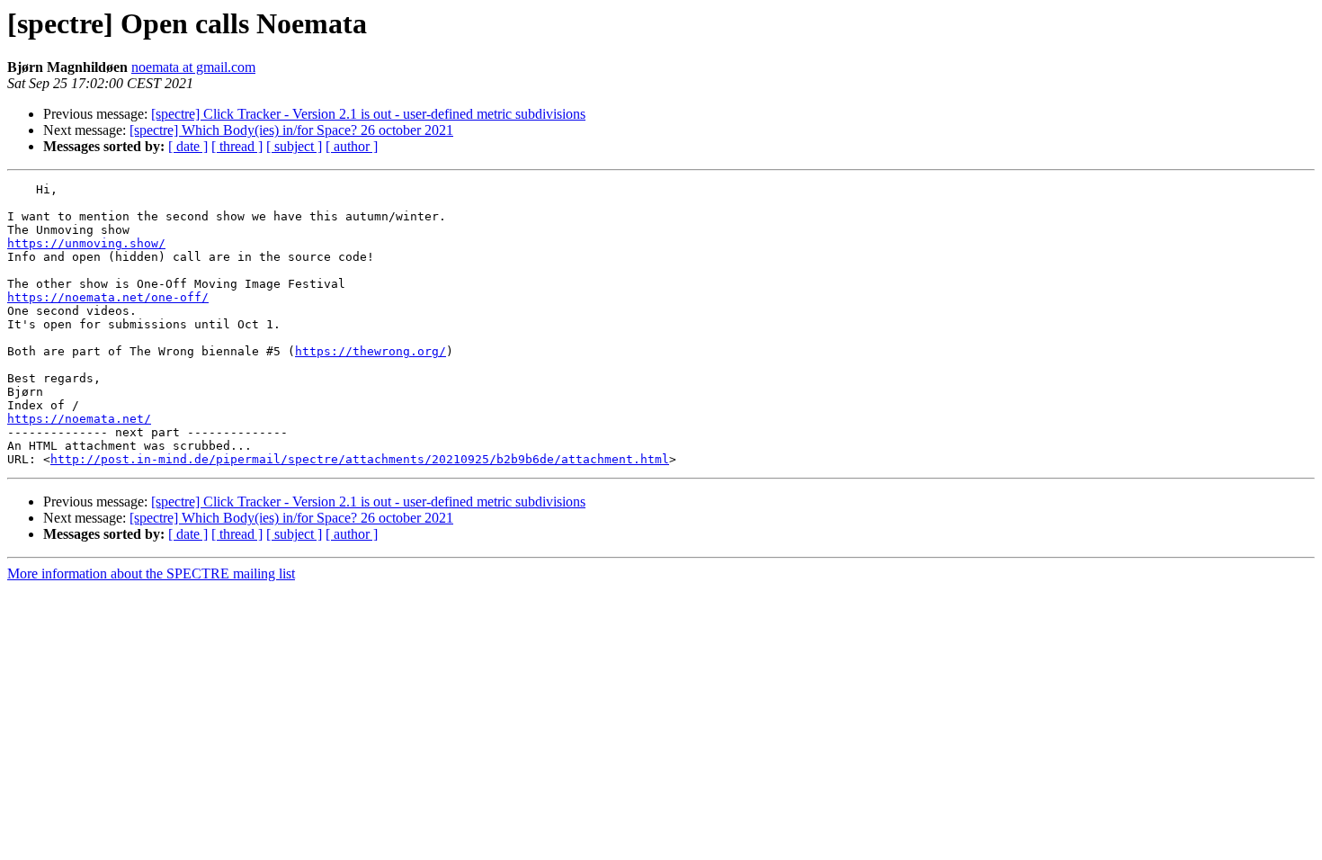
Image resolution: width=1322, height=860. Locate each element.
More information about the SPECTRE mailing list (151, 573)
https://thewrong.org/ (370, 351)
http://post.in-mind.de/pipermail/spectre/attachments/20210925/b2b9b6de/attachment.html (359, 459)
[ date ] (188, 146)
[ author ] (352, 146)
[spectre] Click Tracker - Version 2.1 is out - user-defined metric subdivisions (368, 113)
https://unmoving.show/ (86, 243)
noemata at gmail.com (193, 67)
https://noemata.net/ (79, 419)
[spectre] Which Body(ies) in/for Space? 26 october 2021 (291, 130)
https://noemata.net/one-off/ (108, 297)
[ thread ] (237, 146)
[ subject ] (294, 146)
